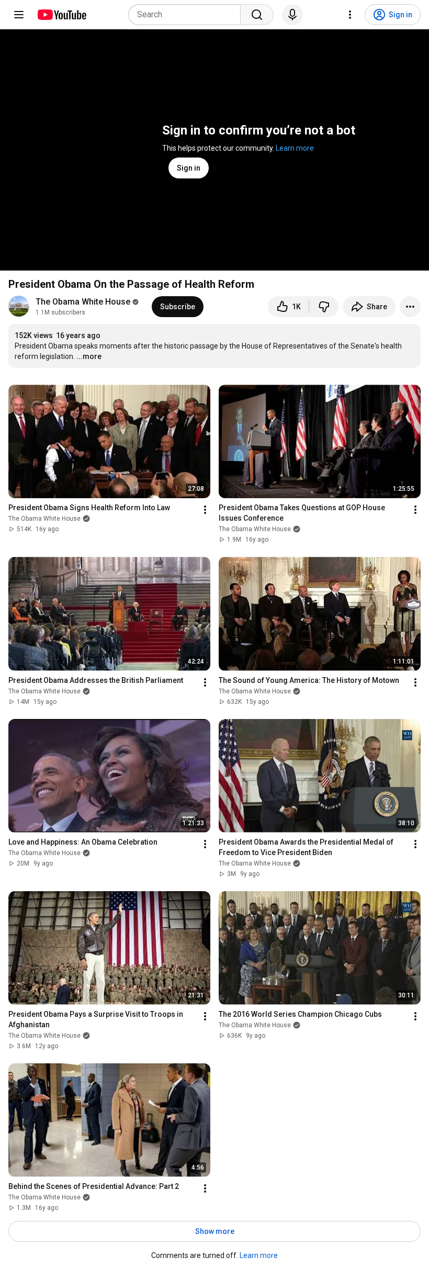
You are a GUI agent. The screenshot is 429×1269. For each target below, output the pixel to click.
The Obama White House (83, 302)
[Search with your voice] (292, 14)
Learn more (295, 148)
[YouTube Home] (61, 14)
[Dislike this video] (323, 306)
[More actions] (410, 306)
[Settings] (350, 14)
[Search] (257, 14)
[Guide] (19, 14)
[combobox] (187, 14)
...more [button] (88, 356)
